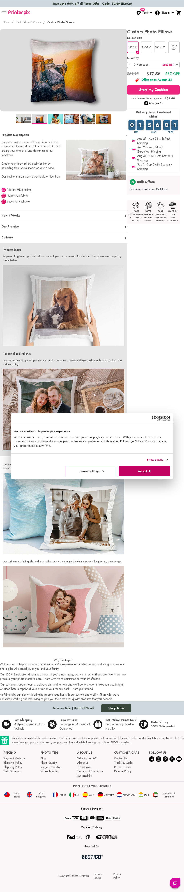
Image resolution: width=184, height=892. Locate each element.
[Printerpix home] (19, 13)
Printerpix (84, 876)
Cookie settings (89, 470)
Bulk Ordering (12, 771)
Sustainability (84, 776)
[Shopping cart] (178, 12)
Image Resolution (50, 767)
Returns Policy (122, 771)
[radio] (133, 47)
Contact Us (120, 758)
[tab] (23, 118)
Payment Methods (14, 758)
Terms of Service (98, 875)
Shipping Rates (13, 767)
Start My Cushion (153, 89)
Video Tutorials (49, 771)
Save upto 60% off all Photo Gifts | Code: (92, 4)
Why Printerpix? (87, 758)
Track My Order (123, 763)
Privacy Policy (122, 767)
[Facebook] (151, 759)
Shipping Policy (13, 763)
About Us (82, 763)
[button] (153, 65)
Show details (155, 459)
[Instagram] (158, 759)
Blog (43, 758)
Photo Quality (48, 763)
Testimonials (84, 767)
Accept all (144, 470)
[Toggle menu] (4, 12)
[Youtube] (179, 759)
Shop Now (116, 708)
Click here (161, 189)
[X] (172, 759)
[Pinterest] (165, 759)
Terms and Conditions (90, 771)
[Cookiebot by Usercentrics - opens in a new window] (154, 418)
